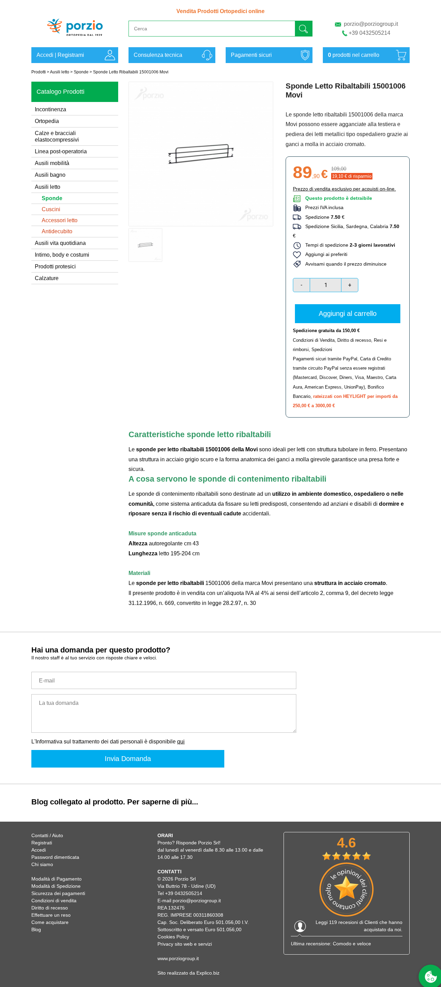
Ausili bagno (50, 175)
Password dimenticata (55, 857)
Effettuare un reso (51, 915)
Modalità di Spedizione (56, 886)
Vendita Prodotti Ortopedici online (220, 11)
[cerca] (303, 28)
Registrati (41, 842)
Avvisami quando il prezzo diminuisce (344, 264)
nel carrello (353, 55)
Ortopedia (47, 121)
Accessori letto (60, 220)
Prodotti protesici (55, 266)
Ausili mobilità (52, 163)
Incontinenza (50, 109)
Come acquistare (50, 922)
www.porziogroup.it (178, 958)
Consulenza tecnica (158, 55)
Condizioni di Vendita (314, 340)
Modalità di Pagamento (56, 879)
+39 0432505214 (369, 33)
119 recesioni (343, 922)
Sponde (81, 72)
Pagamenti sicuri (251, 55)
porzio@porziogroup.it (371, 24)
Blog (36, 929)
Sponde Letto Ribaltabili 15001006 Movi (130, 72)
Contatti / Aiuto (47, 835)
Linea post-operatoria (61, 151)
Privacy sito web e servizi (184, 944)
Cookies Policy (173, 936)
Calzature (47, 278)
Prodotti (38, 72)
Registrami (71, 55)
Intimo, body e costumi (62, 255)
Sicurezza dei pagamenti (58, 893)
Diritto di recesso (354, 340)
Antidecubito (57, 231)
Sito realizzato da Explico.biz (188, 973)
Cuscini (51, 209)
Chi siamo (42, 864)
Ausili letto (59, 72)
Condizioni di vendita (53, 900)
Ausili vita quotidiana (60, 243)
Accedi (45, 55)
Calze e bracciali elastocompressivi (57, 136)
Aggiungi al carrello (348, 313)
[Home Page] (75, 39)
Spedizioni (321, 349)
